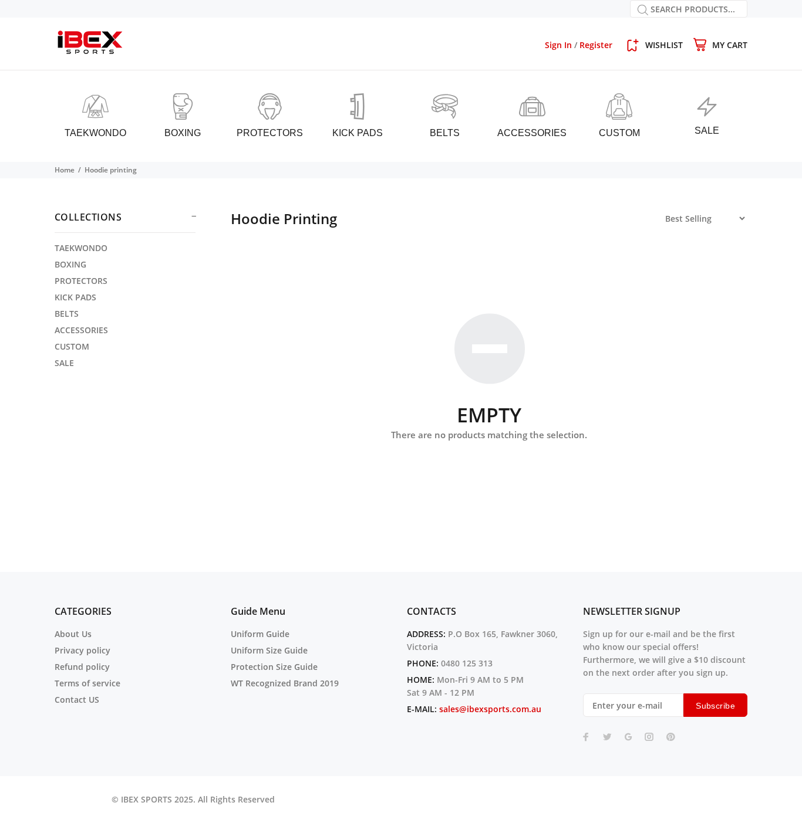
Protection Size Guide (274, 666)
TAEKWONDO (81, 247)
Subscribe (715, 705)
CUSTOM (72, 346)
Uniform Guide (260, 633)
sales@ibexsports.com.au (490, 709)
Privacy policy (82, 650)
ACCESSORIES (81, 330)
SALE (64, 362)
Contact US (77, 699)
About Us (73, 633)
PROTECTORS (81, 280)
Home (65, 170)
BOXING (70, 264)
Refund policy (82, 666)
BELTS (67, 313)
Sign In (558, 44)
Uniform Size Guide (269, 650)
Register (595, 44)
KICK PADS (75, 297)
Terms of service (87, 683)
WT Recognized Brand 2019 (285, 683)
